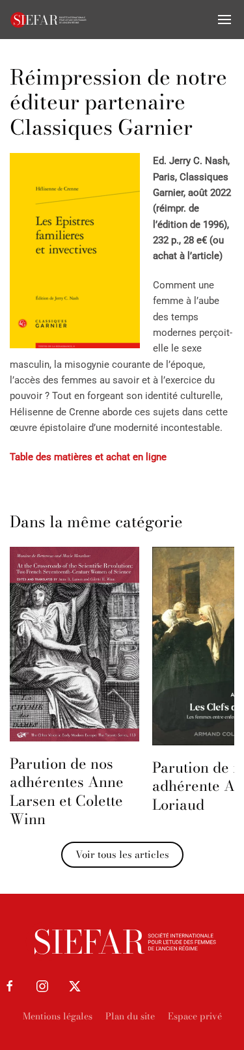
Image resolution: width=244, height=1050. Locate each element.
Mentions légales (57, 1016)
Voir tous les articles (122, 854)
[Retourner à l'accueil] (49, 19)
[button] (224, 19)
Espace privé (195, 1016)
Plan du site (130, 1016)
